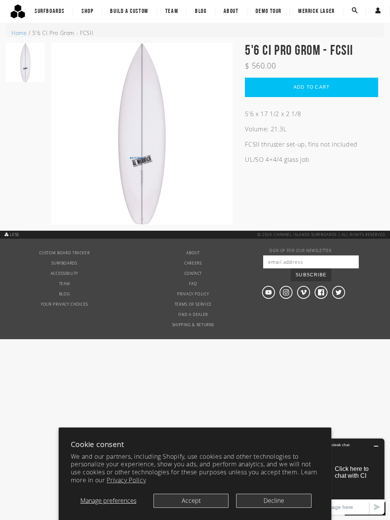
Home (19, 33)
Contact (193, 273)
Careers (192, 263)
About (231, 11)
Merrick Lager (316, 11)
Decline (274, 500)
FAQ (193, 283)
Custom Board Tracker (64, 252)
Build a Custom (129, 11)
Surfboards (50, 11)
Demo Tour (268, 11)
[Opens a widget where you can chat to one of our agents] (337, 476)
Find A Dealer (193, 314)
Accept (191, 500)
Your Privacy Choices (64, 304)
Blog (200, 11)
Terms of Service (193, 304)
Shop (87, 11)
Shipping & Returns (193, 324)
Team (171, 11)
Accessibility (64, 273)
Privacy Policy (126, 480)
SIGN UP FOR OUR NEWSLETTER (300, 250)
